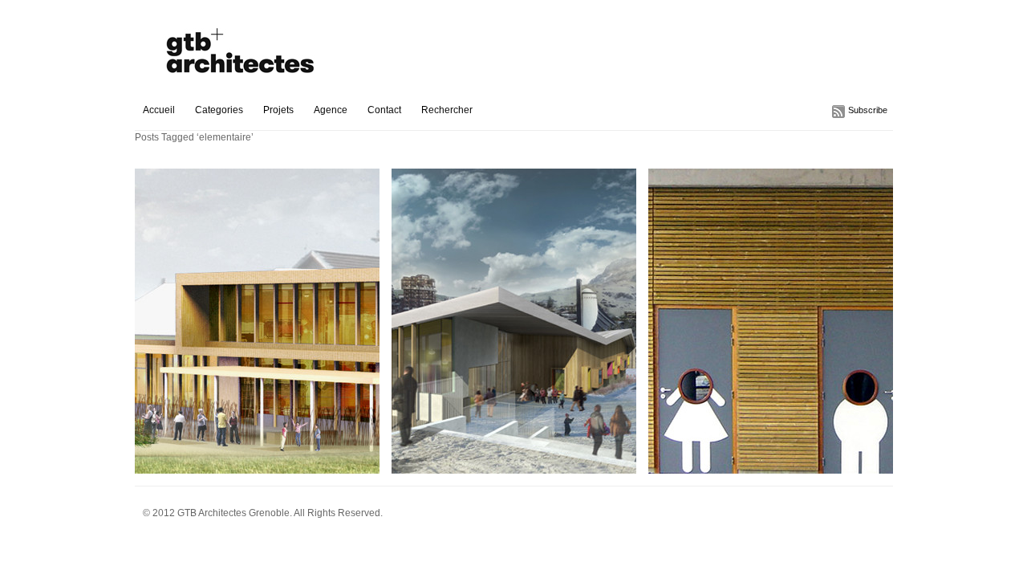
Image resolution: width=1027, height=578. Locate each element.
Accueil (159, 110)
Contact (384, 110)
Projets (278, 110)
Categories (219, 110)
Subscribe (867, 110)
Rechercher (447, 110)
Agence (330, 110)
